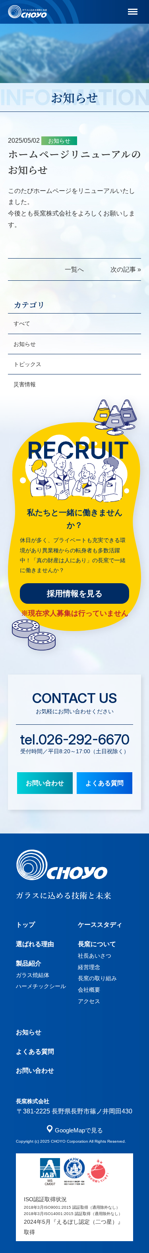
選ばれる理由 (35, 944)
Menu (128, 6)
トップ (25, 924)
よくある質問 (104, 783)
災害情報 (25, 384)
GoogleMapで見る (79, 1130)
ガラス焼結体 (32, 975)
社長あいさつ (94, 956)
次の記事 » (125, 269)
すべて (22, 323)
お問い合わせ (45, 783)
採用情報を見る (75, 593)
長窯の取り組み (97, 978)
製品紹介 (28, 963)
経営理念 (89, 967)
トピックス (27, 364)
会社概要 (89, 990)
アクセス (89, 1001)
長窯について (97, 944)
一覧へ (74, 269)
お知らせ (25, 344)
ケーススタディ (100, 924)
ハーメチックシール (41, 986)
